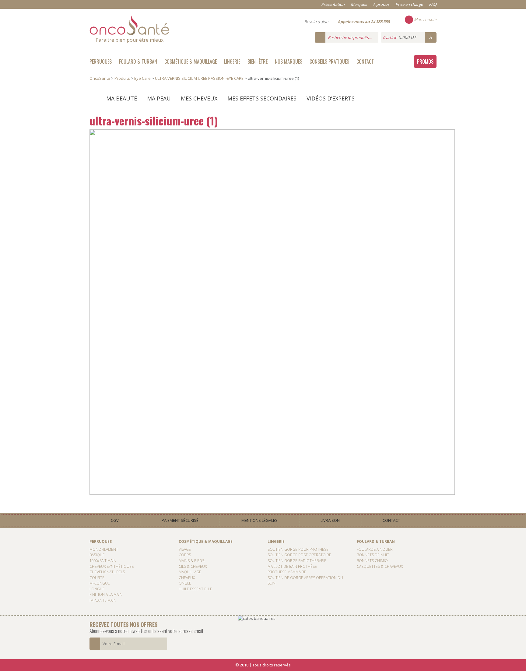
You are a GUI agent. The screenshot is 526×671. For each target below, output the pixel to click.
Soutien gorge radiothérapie (297, 560)
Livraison (330, 520)
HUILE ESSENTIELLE (195, 589)
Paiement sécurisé (180, 520)
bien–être (257, 61)
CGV (115, 520)
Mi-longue (99, 583)
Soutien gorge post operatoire (299, 554)
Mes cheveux (199, 98)
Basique (97, 554)
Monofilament (103, 549)
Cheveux (187, 577)
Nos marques (288, 61)
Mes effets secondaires (261, 98)
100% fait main (102, 560)
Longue (97, 589)
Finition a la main (105, 594)
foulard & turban (138, 61)
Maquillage (190, 571)
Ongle (185, 583)
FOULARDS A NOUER (375, 549)
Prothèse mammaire (287, 571)
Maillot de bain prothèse (292, 566)
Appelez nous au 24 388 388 (364, 21)
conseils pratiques (329, 61)
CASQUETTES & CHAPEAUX (380, 566)
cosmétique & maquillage (190, 61)
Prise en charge (409, 4)
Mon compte (425, 19)
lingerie (232, 61)
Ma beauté (121, 98)
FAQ (433, 4)
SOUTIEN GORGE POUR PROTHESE (298, 549)
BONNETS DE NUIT (373, 554)
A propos (381, 4)
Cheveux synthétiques (111, 566)
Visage (185, 549)
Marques (359, 4)
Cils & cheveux (193, 566)
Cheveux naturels (107, 571)
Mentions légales (259, 520)
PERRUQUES (100, 61)
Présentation (333, 4)
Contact (365, 61)
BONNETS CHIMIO (372, 560)
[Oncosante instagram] (519, 254)
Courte (96, 577)
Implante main (102, 600)
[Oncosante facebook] (519, 241)
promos (425, 61)
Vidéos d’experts (331, 98)
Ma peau (159, 98)
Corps (185, 554)
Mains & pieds (191, 560)
